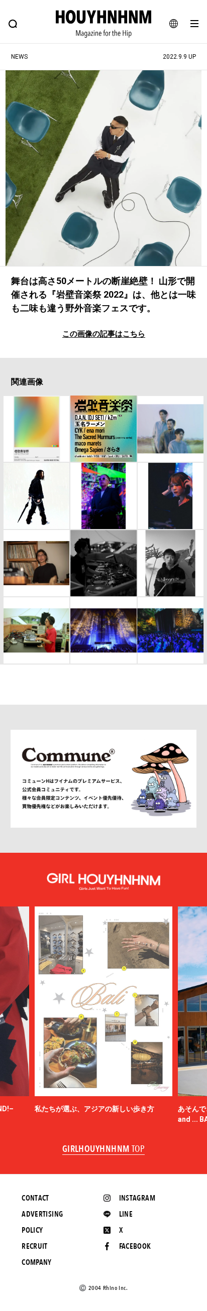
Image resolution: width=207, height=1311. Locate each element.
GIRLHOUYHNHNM (103, 1149)
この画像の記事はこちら (103, 334)
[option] (104, 1010)
